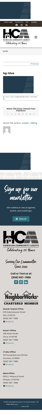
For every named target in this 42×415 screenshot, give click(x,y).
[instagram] (21, 282)
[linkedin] (26, 282)
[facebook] (16, 282)
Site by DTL (25, 406)
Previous (35, 64)
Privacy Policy (23, 404)
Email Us (10, 321)
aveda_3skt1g (9, 97)
